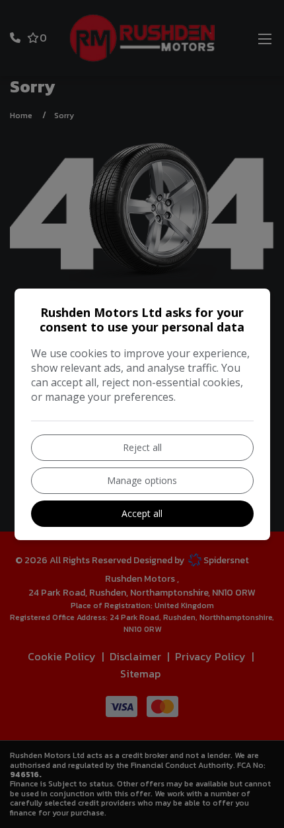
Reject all (142, 447)
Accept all (142, 513)
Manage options (142, 480)
